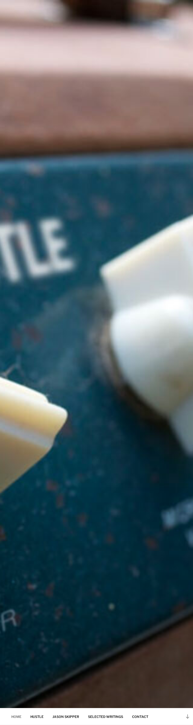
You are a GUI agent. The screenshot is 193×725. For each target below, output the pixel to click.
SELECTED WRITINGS (105, 717)
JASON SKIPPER (65, 717)
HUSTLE (37, 717)
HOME (16, 717)
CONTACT (140, 717)
